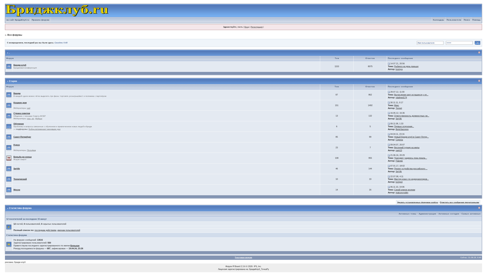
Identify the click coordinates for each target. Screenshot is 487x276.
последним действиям (45, 230)
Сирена (399, 140)
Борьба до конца (23, 157)
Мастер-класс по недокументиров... (411, 179)
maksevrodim (402, 192)
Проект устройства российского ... (410, 168)
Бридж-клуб (20, 65)
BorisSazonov (402, 129)
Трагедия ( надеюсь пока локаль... (410, 158)
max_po (30, 118)
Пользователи (454, 20)
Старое (13, 81)
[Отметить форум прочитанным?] (8, 66)
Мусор (17, 190)
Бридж (17, 93)
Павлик (399, 161)
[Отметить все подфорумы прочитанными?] (8, 126)
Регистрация (257, 27)
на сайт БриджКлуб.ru (17, 20)
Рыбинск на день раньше (406, 66)
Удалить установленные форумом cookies (417, 202)
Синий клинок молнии (404, 190)
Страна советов (22, 113)
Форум (228, 266)
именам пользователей (68, 230)
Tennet (399, 108)
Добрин (38, 118)
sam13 (399, 150)
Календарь (438, 20)
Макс (396, 105)
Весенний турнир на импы (406, 147)
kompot (399, 182)
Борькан (75, 245)
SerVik (399, 118)
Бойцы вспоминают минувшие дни (44, 129)
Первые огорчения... (404, 126)
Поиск (467, 20)
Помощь (476, 20)
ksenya (399, 69)
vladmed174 (401, 97)
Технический (20, 179)
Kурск (17, 145)
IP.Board (236, 266)
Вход (246, 27)
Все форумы (14, 35)
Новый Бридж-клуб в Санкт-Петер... (411, 137)
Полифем (31, 150)
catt (28, 108)
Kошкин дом (20, 103)
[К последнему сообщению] (389, 63)
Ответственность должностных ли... (411, 116)
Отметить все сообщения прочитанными (459, 202)
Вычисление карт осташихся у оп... (411, 95)
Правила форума (40, 20)
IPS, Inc (257, 266)
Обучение (19, 124)
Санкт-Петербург (22, 137)
